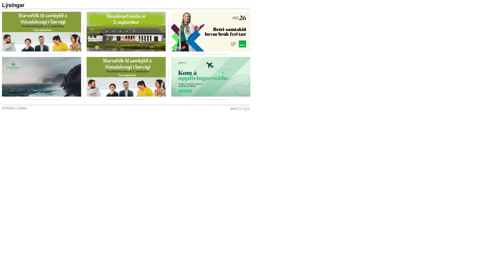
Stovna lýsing (14, 108)
